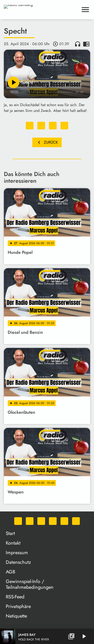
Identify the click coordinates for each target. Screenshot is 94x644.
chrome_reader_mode (86, 44)
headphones (77, 44)
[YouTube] (53, 521)
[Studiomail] (64, 521)
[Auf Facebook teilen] (30, 125)
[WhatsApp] (18, 521)
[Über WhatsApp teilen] (53, 125)
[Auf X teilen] (41, 125)
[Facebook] (30, 521)
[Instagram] (41, 521)
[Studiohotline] (76, 521)
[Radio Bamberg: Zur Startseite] (41, 9)
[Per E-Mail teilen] (64, 125)
